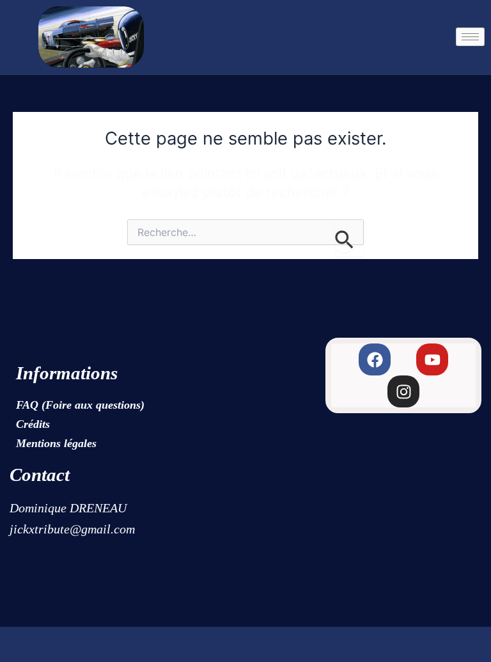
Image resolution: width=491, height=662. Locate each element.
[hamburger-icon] (470, 37)
